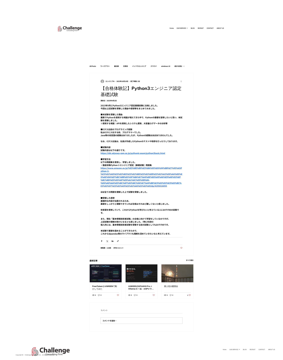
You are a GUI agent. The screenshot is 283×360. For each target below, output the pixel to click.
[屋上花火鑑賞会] (177, 273)
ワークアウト (105, 66)
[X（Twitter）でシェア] (107, 241)
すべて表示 (189, 260)
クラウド (154, 66)
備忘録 (116, 66)
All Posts (93, 66)
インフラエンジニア (139, 66)
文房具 (125, 66)
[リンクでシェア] (118, 241)
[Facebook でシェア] (102, 241)
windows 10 (165, 66)
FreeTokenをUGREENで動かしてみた (104, 287)
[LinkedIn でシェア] (112, 241)
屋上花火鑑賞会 (171, 286)
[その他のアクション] (181, 81)
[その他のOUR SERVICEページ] (187, 28)
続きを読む (178, 66)
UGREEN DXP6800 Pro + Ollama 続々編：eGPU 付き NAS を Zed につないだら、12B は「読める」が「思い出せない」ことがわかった (141, 287)
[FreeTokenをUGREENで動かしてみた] (106, 273)
